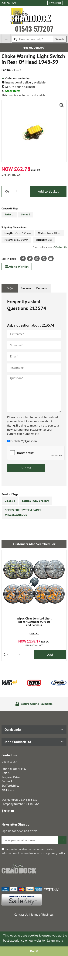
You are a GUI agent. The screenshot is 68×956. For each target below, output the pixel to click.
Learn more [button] (55, 940)
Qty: (7, 191)
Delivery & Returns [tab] (43, 288)
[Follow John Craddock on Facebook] (2, 810)
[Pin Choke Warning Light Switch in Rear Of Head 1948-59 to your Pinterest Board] (44, 258)
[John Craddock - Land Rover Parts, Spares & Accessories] (34, 16)
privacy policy (56, 853)
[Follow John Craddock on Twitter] (5, 810)
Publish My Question (23, 441)
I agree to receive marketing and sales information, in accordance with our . (34, 851)
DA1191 (34, 626)
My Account (55, 2)
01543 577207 (34, 28)
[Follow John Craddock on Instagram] (9, 810)
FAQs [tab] (9, 288)
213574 (10, 501)
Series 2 (25, 214)
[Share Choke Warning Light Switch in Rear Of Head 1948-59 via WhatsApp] (37, 258)
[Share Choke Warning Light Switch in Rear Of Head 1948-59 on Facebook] (23, 258)
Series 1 (9, 214)
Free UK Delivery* (34, 47)
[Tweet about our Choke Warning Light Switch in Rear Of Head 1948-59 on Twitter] (30, 258)
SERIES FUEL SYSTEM (35, 501)
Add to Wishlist (18, 266)
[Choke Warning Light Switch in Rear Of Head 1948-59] (34, 131)
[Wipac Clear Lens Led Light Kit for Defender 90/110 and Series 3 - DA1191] (34, 582)
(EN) (14, 2)
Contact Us (60, 247)
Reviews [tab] (26, 288)
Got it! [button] (34, 951)
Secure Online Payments (36, 704)
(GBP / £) (6, 2)
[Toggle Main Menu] (6, 38)
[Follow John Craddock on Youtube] (12, 810)
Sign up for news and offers (19, 831)
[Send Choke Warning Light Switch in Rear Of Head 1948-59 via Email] (51, 258)
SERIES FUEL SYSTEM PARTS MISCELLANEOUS (23, 512)
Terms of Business (42, 914)
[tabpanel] (34, 389)
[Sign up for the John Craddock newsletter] (62, 840)
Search (59, 39)
